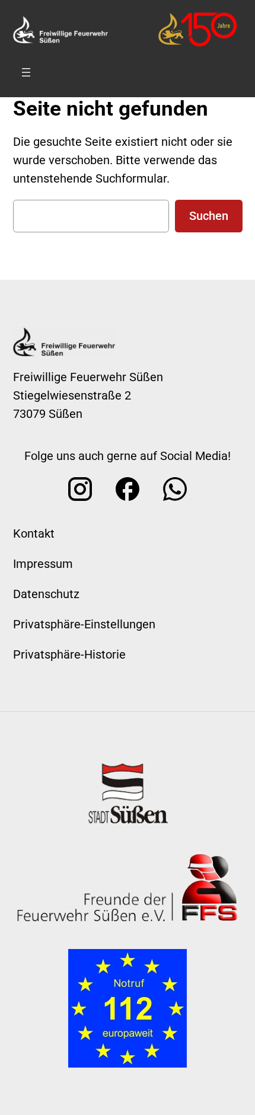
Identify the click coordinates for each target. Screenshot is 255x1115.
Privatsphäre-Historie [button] (69, 654)
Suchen (208, 216)
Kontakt (34, 533)
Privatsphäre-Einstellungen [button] (84, 624)
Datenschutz (46, 594)
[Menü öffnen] (26, 72)
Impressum (43, 564)
